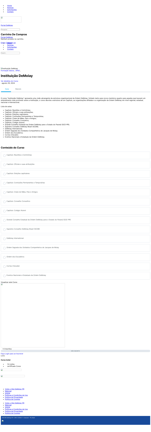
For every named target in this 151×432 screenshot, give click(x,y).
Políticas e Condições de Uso (16, 395)
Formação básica (8, 71)
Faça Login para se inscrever (12, 354)
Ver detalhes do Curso (10, 81)
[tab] (6, 89)
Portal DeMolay (7, 25)
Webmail (8, 391)
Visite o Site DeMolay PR (14, 389)
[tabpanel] (75, 117)
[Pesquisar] (2, 27)
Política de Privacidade (14, 397)
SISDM (7, 393)
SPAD (18, 71)
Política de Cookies (12, 399)
